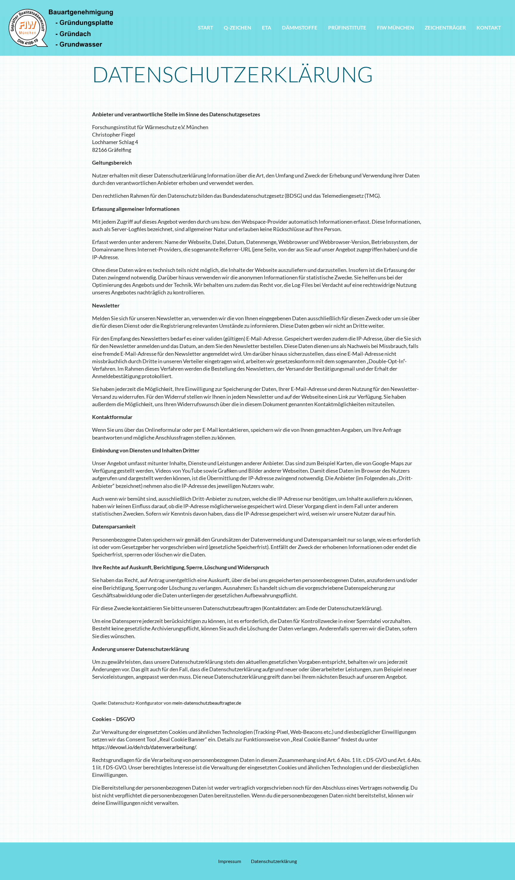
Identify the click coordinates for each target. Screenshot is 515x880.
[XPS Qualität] (61, 27)
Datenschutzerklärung (274, 861)
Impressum (229, 861)
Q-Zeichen (237, 27)
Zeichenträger (445, 27)
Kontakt (489, 27)
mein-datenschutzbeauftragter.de (206, 703)
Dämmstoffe (299, 27)
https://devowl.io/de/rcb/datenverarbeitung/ (144, 747)
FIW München (395, 27)
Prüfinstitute (347, 27)
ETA (266, 27)
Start (205, 27)
